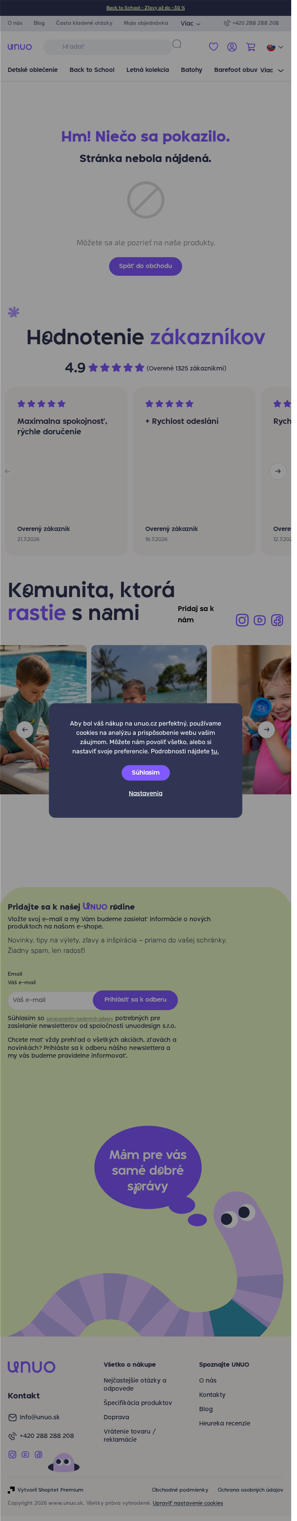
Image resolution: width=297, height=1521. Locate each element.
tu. (215, 751)
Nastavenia (145, 794)
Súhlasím (146, 773)
